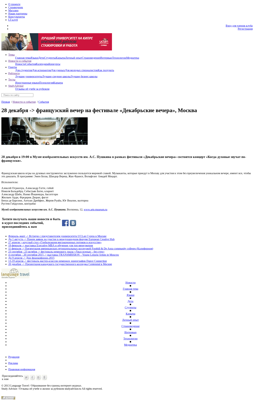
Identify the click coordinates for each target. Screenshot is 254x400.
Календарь (42, 64)
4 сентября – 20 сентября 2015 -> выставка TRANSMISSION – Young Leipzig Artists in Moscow (63, 254)
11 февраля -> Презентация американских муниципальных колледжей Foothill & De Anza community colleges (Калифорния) (80, 248)
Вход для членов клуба (239, 25)
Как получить (106, 70)
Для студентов (23, 70)
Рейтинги (14, 73)
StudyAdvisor (15, 85)
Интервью (106, 57)
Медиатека (132, 57)
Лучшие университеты (28, 76)
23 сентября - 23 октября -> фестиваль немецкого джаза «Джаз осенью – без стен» (56, 251)
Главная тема (23, 57)
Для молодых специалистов (81, 70)
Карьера (60, 57)
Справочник (15, 7)
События (30, 64)
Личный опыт (73, 57)
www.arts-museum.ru (95, 209)
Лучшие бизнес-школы (83, 76)
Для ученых (58, 70)
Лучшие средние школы (56, 76)
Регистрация (245, 28)
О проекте (14, 4)
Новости (20, 64)
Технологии (119, 57)
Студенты (50, 57)
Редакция (13, 356)
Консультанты (16, 16)
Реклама (13, 363)
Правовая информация (21, 369)
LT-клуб (13, 19)
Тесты (11, 79)
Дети (41, 57)
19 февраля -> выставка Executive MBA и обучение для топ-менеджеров (50, 245)
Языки (34, 57)
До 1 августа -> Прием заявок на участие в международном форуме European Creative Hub (61, 239)
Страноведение (91, 57)
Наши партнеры (17, 13)
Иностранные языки (27, 82)
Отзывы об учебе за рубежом (32, 88)
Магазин (13, 10)
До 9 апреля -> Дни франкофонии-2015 (31, 257)
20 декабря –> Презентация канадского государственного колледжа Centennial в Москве (60, 264)
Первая (5, 101)
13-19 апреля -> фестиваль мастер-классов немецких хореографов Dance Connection (57, 261)
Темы (11, 54)
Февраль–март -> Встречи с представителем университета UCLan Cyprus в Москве (57, 236)
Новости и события (19, 60)
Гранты (12, 67)
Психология (46, 82)
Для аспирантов (41, 70)
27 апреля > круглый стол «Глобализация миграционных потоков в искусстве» (55, 242)
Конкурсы (54, 64)
